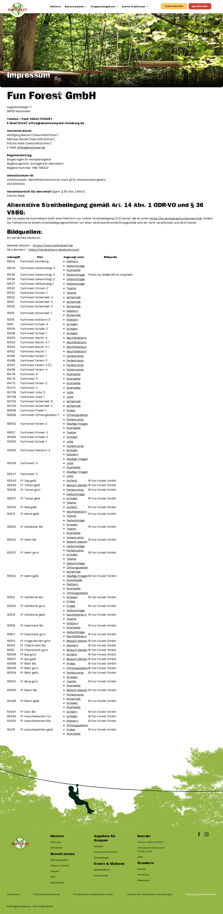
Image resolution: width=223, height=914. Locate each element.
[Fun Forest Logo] (17, 3)
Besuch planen (77, 485)
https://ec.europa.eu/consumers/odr (175, 218)
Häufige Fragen (77, 424)
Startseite (73, 270)
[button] (93, 894)
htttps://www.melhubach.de (53, 246)
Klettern (72, 261)
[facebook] (199, 834)
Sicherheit (74, 297)
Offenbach (143, 880)
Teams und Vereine (105, 852)
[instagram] (207, 834)
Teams (71, 288)
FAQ (53, 877)
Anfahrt (72, 481)
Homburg (143, 874)
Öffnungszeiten (77, 415)
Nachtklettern (77, 338)
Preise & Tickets (60, 865)
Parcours (56, 842)
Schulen (72, 324)
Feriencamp (75, 356)
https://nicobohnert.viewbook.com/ (54, 250)
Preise (71, 410)
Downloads (74, 580)
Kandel (141, 869)
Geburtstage (76, 266)
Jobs (70, 392)
